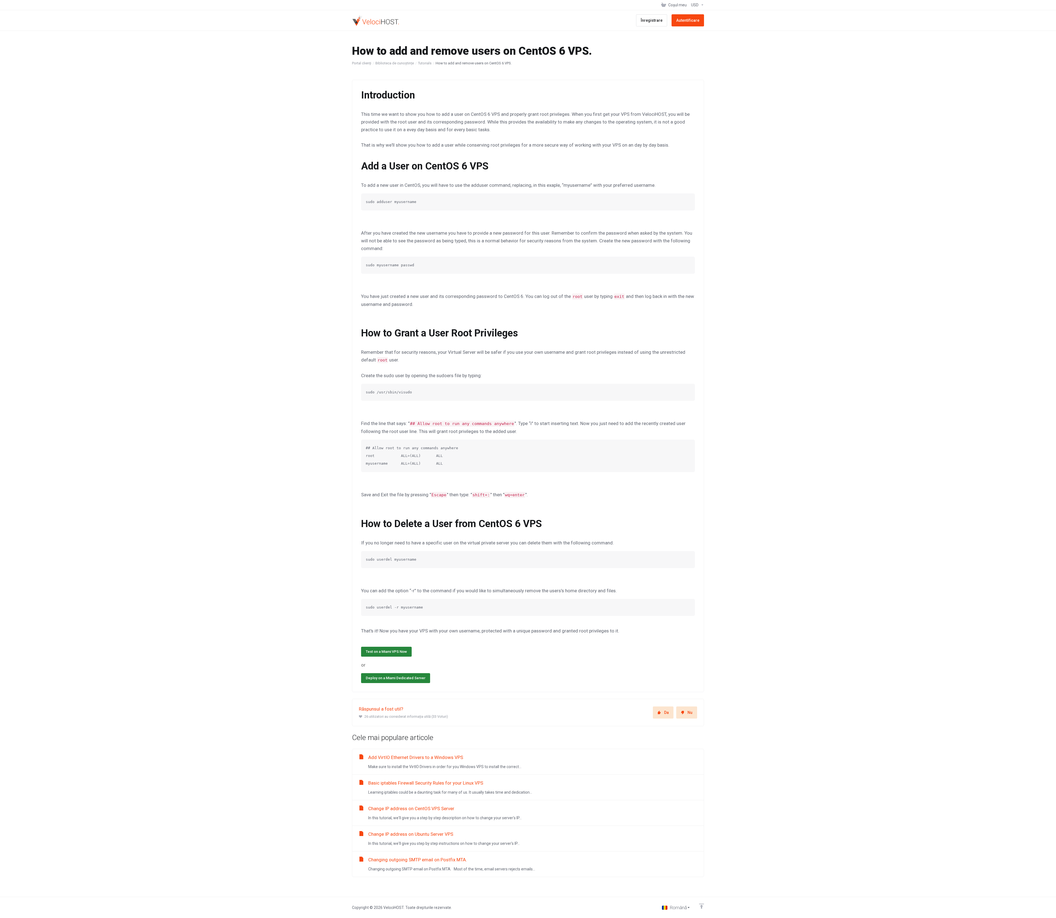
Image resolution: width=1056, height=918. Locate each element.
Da (666, 712)
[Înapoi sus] (701, 906)
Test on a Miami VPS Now (386, 652)
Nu (690, 712)
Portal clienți (361, 63)
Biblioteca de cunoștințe (394, 63)
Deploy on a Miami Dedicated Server (395, 678)
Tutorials (424, 63)
